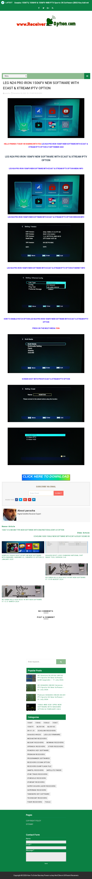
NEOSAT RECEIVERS (35, 742)
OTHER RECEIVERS (35, 93)
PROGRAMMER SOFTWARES (38, 758)
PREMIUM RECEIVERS (36, 754)
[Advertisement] (46, 52)
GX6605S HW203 (34, 734)
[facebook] (39, 8)
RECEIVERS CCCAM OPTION (38, 762)
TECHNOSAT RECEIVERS (37, 798)
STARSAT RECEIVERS (36, 782)
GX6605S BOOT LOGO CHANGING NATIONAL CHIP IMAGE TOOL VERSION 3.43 (64, 556)
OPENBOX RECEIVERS (36, 746)
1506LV (47, 723)
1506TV (30, 727)
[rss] (52, 8)
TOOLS (47, 802)
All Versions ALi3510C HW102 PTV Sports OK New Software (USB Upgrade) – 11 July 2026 (50, 678)
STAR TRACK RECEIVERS (37, 774)
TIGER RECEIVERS (34, 802)
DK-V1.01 (31, 730)
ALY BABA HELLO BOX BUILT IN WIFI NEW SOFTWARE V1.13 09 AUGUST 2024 (65, 578)
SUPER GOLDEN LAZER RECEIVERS (41, 786)
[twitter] (43, 8)
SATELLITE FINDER (54, 770)
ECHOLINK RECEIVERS (47, 730)
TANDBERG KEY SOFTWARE (38, 794)
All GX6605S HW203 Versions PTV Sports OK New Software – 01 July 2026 (51, 687)
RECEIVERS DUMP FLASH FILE (39, 766)
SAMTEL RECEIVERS (35, 770)
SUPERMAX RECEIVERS (36, 790)
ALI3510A (40, 727)
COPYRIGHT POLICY (33, 821)
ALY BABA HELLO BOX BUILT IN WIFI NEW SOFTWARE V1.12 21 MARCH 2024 (22, 600)
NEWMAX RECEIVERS (55, 742)
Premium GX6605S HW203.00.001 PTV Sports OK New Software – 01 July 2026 (52, 697)
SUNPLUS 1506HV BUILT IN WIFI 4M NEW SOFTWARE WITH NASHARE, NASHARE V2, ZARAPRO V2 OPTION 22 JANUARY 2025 (23, 557)
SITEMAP (29, 824)
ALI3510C (51, 727)
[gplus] (48, 8)
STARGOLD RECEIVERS (36, 778)
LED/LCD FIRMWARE (52, 734)
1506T (55, 723)
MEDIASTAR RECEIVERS (37, 738)
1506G (38, 723)
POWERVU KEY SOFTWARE (38, 750)
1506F (29, 723)
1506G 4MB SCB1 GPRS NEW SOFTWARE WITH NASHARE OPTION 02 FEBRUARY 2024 (50, 707)
